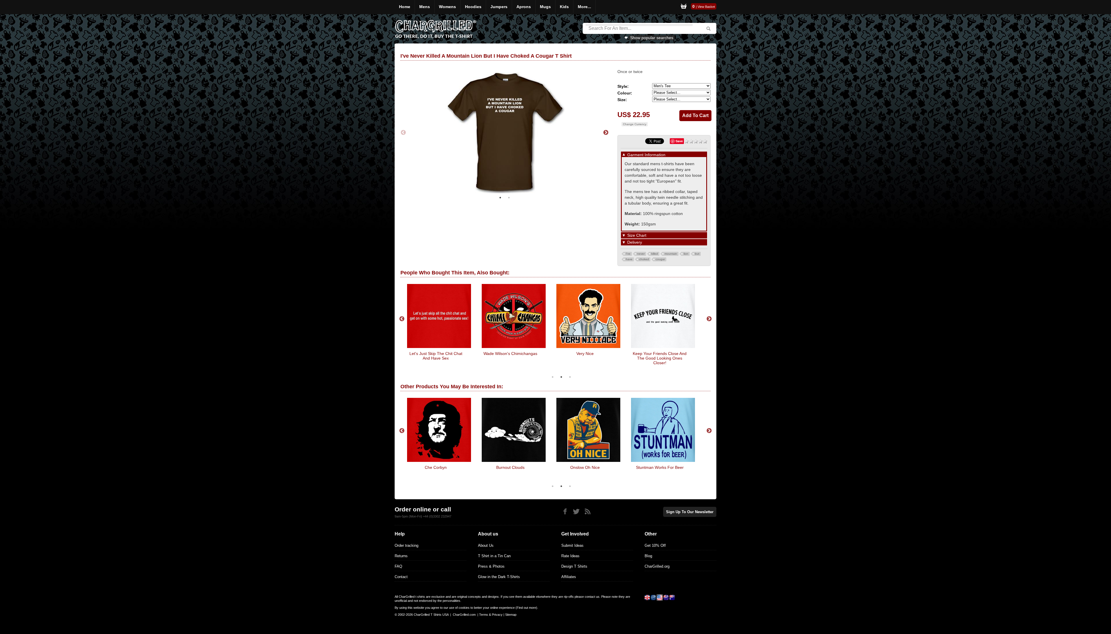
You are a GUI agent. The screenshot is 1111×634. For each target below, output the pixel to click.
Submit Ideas (572, 545)
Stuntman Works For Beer (660, 467)
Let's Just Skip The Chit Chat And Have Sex (435, 355)
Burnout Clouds (510, 467)
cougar (660, 259)
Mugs (545, 6)
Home (404, 6)
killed (654, 253)
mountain (671, 253)
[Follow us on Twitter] (576, 511)
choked (644, 259)
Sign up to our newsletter (689, 512)
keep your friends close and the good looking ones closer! (660, 358)
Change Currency (634, 124)
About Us (486, 545)
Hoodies (473, 6)
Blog (648, 556)
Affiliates (568, 577)
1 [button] (500, 198)
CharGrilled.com (464, 614)
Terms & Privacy (491, 614)
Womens (447, 6)
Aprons (523, 6)
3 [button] (570, 377)
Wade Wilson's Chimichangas (510, 353)
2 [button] (509, 198)
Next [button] (606, 133)
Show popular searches (651, 37)
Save (679, 141)
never (641, 253)
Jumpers (498, 6)
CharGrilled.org (657, 566)
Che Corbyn (436, 467)
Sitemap (510, 614)
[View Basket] (683, 7)
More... (584, 6)
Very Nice (585, 353)
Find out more (526, 607)
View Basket (706, 6)
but (697, 253)
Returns (401, 556)
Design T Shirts (574, 566)
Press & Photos (491, 566)
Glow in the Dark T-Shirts (499, 577)
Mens (424, 6)
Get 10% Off (655, 545)
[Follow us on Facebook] (565, 511)
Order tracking (406, 545)
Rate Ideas (570, 556)
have (629, 259)
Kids (564, 6)
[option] (505, 132)
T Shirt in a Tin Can (494, 556)
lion (686, 253)
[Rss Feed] (587, 511)
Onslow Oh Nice (585, 467)
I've (628, 253)
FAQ (398, 566)
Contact (401, 577)
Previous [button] (403, 133)
